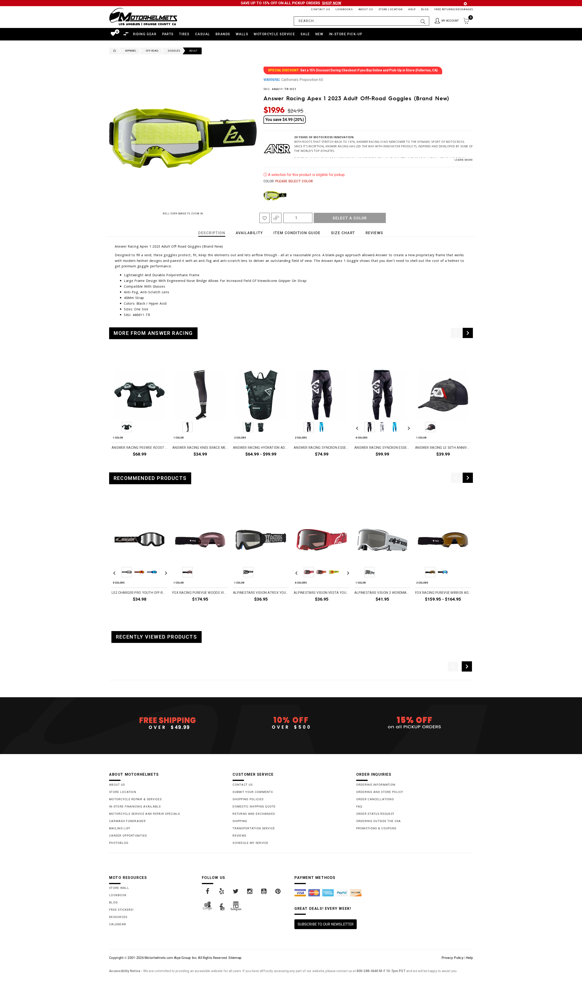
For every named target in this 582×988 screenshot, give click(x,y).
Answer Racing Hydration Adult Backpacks (261, 448)
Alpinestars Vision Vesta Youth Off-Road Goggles (321, 593)
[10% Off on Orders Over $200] (291, 723)
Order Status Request (375, 813)
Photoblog (119, 843)
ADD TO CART (457, 464)
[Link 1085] (222, 891)
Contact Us (320, 9)
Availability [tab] (249, 233)
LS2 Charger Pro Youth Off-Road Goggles (139, 593)
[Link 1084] (208, 891)
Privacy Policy (452, 958)
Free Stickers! (121, 909)
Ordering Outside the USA (378, 821)
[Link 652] (113, 51)
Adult (193, 50)
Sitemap (234, 958)
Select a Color (350, 218)
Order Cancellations (375, 799)
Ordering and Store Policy (379, 792)
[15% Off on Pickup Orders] (414, 723)
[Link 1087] (250, 891)
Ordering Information (376, 784)
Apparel (130, 50)
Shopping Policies (248, 799)
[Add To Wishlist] (264, 218)
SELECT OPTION (152, 464)
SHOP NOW (331, 3)
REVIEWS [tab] (374, 233)
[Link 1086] (236, 891)
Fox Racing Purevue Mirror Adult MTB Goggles (443, 593)
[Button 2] (423, 21)
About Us (365, 9)
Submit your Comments (253, 792)
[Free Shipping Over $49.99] (167, 723)
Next (463, 195)
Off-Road (152, 50)
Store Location (391, 9)
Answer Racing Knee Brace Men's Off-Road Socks (200, 448)
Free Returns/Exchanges (453, 9)
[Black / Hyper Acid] (275, 195)
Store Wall (119, 888)
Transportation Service (254, 828)
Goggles (174, 50)
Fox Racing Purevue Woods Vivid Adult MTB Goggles (200, 593)
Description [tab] (211, 233)
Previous (262, 195)
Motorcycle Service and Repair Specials (144, 813)
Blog (425, 9)
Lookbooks (344, 9)
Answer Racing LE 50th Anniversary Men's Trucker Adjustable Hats (443, 448)
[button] (447, 21)
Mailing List (119, 828)
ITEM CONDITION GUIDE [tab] (297, 233)
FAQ (359, 806)
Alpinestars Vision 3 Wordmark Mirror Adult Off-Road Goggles (382, 593)
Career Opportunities (128, 835)
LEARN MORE (464, 159)
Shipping (240, 821)
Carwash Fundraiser (127, 821)
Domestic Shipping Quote (254, 806)
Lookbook (118, 895)
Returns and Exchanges (254, 813)
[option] (139, 410)
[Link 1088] (264, 891)
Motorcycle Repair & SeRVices (135, 799)
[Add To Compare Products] (276, 218)
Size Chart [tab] (343, 233)
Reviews (239, 835)
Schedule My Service (250, 843)
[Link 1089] (278, 891)
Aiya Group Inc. (185, 958)
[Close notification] (465, 4)
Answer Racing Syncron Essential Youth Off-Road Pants (321, 448)
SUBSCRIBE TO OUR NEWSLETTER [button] (326, 924)
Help (411, 9)
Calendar (117, 924)
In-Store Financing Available (135, 806)
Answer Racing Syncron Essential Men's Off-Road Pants (382, 448)
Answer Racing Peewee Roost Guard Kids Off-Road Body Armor (139, 448)
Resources (118, 917)
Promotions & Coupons (376, 828)
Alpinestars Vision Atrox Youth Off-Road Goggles (261, 593)
